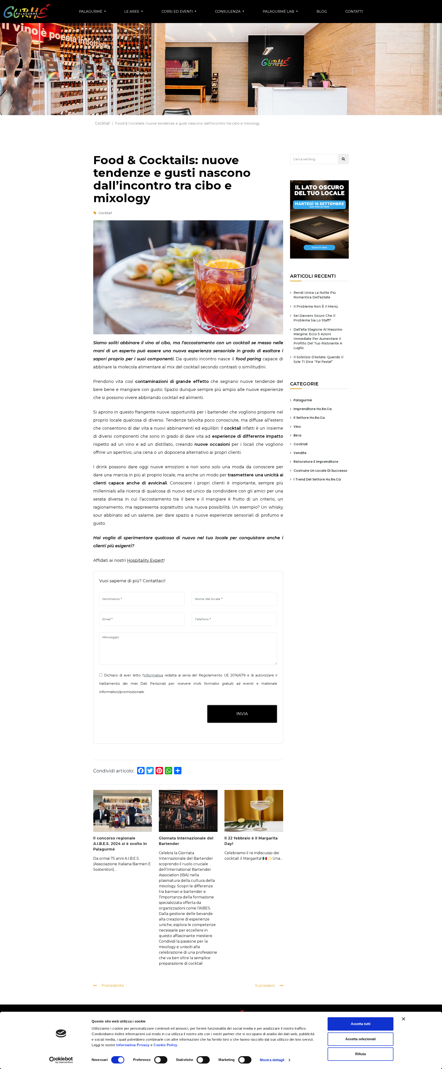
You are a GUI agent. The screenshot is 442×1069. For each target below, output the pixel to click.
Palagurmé (303, 400)
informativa (153, 675)
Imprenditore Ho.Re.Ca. (313, 409)
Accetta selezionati (360, 1039)
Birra (297, 435)
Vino (297, 426)
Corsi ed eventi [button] (178, 11)
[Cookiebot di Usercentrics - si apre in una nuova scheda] (61, 1060)
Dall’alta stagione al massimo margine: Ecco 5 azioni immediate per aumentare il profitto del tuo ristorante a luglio (318, 338)
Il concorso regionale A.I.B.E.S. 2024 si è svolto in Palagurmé (120, 843)
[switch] (161, 1059)
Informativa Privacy (133, 1045)
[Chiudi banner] (403, 1018)
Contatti (354, 11)
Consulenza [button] (228, 11)
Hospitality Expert (145, 560)
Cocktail (102, 123)
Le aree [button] (132, 11)
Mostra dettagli (272, 1060)
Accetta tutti (360, 1024)
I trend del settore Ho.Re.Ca (317, 479)
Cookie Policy (165, 1045)
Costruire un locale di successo (320, 470)
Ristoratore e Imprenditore (316, 461)
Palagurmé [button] (91, 11)
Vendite (300, 453)
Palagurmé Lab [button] (279, 11)
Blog (322, 11)
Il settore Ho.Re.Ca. (309, 417)
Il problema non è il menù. (316, 306)
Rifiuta (360, 1054)
